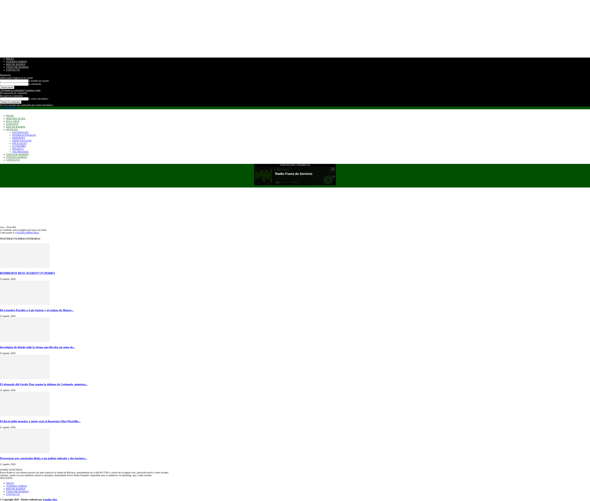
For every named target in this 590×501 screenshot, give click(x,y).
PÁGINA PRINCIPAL (27, 232)
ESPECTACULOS (21, 140)
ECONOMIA (19, 146)
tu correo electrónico (38, 98)
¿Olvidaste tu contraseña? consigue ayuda (20, 90)
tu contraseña (34, 84)
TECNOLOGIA (20, 151)
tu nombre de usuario (38, 80)
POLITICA (18, 149)
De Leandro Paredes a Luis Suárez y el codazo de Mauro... (37, 310)
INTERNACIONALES (24, 135)
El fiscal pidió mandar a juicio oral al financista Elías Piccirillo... (40, 421)
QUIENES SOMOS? (16, 61)
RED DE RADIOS (15, 64)
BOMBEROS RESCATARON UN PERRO (27, 273)
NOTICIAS (12, 129)
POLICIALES (19, 143)
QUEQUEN (12, 124)
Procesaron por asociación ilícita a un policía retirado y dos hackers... (43, 458)
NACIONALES (20, 132)
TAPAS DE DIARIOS (17, 67)
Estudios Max (50, 499)
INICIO (10, 59)
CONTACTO (13, 70)
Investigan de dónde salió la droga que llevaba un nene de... (37, 347)
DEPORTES (18, 138)
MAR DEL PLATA (16, 118)
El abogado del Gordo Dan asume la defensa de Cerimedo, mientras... (44, 384)
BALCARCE (13, 121)
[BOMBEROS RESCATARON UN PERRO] (25, 267)
